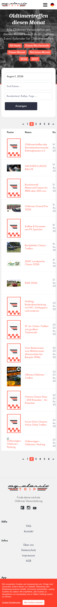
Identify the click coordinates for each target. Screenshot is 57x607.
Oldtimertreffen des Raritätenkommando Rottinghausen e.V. (36, 147)
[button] (45, 5)
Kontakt (28, 531)
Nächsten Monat (40, 52)
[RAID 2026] (14, 283)
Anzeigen (21, 106)
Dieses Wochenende (37, 45)
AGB (28, 561)
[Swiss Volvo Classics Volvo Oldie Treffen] (14, 423)
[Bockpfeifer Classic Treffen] (14, 247)
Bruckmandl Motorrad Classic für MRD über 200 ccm (36, 188)
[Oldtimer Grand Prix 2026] (14, 208)
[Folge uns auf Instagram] (28, 508)
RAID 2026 (31, 283)
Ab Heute (15, 45)
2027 (35, 59)
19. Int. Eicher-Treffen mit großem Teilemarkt (36, 329)
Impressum (28, 555)
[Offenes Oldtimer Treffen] (14, 376)
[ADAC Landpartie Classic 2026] (14, 263)
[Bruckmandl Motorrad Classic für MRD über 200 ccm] (14, 188)
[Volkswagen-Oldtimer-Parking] (14, 443)
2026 (23, 59)
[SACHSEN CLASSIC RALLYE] (14, 168)
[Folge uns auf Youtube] (34, 508)
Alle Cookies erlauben (33, 602)
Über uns (28, 545)
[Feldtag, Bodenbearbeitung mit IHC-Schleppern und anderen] (14, 306)
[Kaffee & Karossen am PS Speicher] (14, 228)
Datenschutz (28, 550)
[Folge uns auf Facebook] (22, 508)
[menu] (45, 5)
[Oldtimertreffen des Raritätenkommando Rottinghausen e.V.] (14, 148)
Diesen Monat (17, 52)
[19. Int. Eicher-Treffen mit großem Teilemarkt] (14, 329)
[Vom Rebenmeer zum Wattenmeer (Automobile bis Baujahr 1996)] (14, 353)
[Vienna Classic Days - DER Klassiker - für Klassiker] (14, 400)
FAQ (28, 526)
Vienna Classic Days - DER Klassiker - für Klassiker (36, 400)
